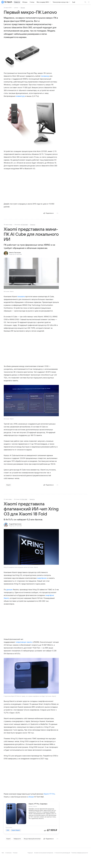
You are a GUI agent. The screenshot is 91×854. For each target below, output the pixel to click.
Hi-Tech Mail (24, 224)
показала (21, 296)
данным (9, 590)
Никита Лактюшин (15, 252)
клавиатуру (20, 96)
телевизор (45, 76)
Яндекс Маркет (16, 830)
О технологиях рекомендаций (62, 852)
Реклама (15, 852)
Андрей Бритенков (15, 524)
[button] (22, 57)
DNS (8, 830)
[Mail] (2, 2)
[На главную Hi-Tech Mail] (8, 2)
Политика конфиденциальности (79, 852)
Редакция (30, 852)
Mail (3, 852)
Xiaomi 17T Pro (49, 794)
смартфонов (42, 578)
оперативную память (24, 642)
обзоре (31, 797)
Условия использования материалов (43, 852)
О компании (8, 852)
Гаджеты (32, 224)
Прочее (23, 7)
